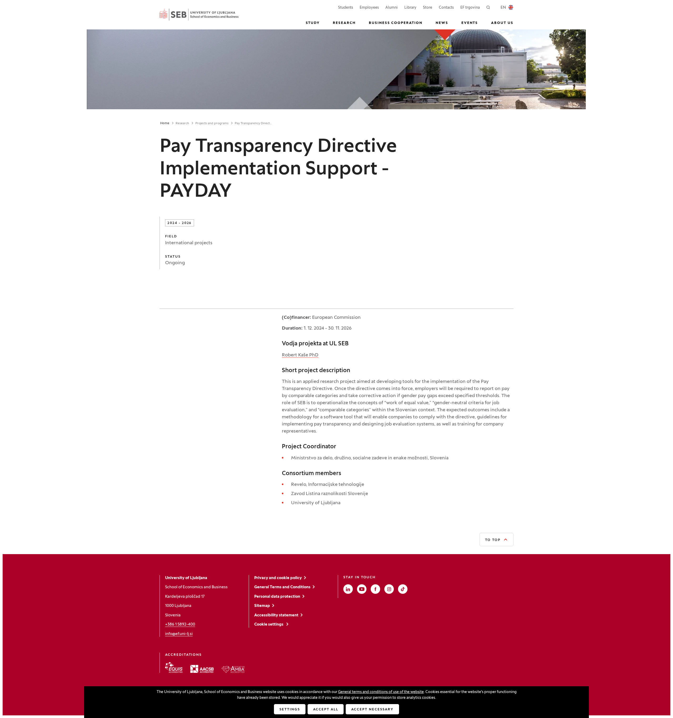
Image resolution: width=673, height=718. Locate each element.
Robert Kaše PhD (300, 355)
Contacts (446, 7)
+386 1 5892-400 (180, 624)
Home (164, 123)
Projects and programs (211, 123)
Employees (369, 7)
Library (410, 7)
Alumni (391, 7)
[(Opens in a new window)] (173, 667)
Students (345, 7)
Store (427, 7)
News (442, 23)
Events (469, 23)
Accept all (325, 709)
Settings (289, 709)
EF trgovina (470, 7)
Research (182, 123)
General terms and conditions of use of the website (381, 692)
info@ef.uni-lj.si (179, 634)
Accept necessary (372, 709)
